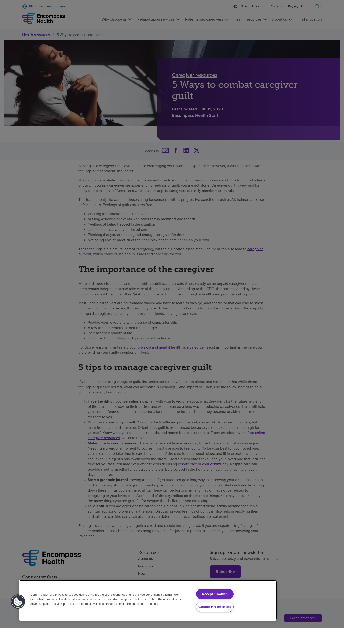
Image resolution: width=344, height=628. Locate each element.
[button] (18, 601)
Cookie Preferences (214, 606)
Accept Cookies (215, 593)
